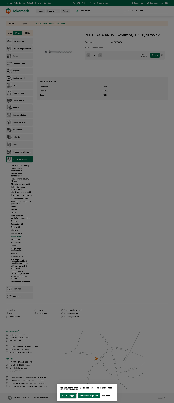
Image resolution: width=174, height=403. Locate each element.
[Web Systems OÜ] (164, 398)
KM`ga (17, 33)
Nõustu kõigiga (68, 396)
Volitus (65, 11)
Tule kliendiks (19, 3)
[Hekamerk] (17, 13)
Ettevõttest (47, 3)
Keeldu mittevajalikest (89, 396)
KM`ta (27, 33)
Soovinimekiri (139, 3)
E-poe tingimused (71, 313)
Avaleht (9, 3)
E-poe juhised (52, 11)
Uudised (30, 3)
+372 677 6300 (82, 3)
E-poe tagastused (71, 316)
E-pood (40, 11)
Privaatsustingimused (73, 310)
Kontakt (38, 3)
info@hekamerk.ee (100, 3)
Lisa (156, 55)
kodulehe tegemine (160, 398)
